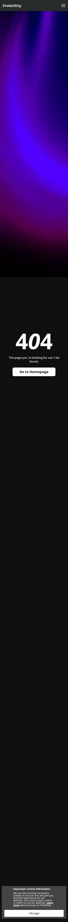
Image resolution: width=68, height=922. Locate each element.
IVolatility (12, 5)
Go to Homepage (34, 371)
